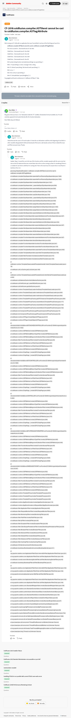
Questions (26, 8)
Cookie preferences (31, 715)
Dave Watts (12, 110)
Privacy (24, 715)
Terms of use (18, 715)
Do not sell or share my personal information (48, 715)
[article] (35, 121)
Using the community (9, 715)
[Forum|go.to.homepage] (13, 3)
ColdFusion (19, 8)
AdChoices (64, 715)
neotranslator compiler (10, 668)
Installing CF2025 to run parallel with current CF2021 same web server (23, 676)
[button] (3, 4)
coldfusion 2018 (8, 82)
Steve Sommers (13, 38)
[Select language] (46, 3)
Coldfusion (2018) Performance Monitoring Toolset (18, 685)
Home (4, 8)
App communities (11, 8)
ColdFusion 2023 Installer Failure (13, 650)
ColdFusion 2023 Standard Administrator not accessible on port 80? (22, 659)
